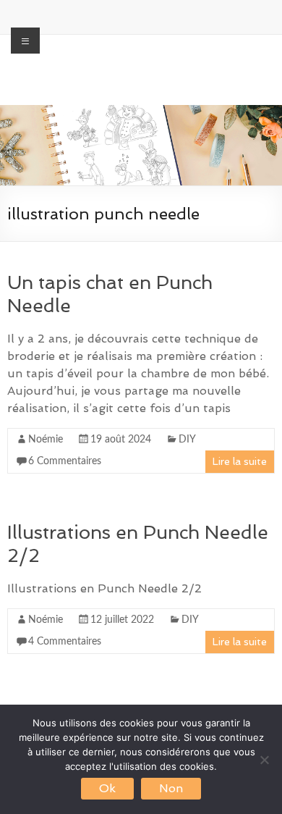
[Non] (264, 759)
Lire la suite (240, 461)
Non (171, 788)
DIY (187, 440)
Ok (107, 788)
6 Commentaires (64, 461)
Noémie (45, 440)
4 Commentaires (64, 642)
